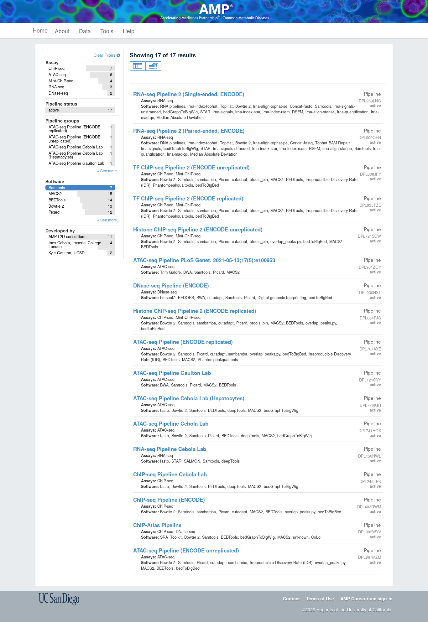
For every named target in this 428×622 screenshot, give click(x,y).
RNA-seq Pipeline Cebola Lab (169, 449)
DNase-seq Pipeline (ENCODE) (171, 285)
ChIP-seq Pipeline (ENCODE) (169, 499)
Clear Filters (105, 55)
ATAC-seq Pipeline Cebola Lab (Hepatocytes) (188, 398)
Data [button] (85, 31)
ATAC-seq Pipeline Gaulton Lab (172, 372)
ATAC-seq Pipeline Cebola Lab (170, 423)
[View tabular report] (137, 66)
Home (40, 30)
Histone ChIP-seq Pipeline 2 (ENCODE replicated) (194, 310)
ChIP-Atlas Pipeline (157, 525)
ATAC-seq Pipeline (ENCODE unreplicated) (186, 550)
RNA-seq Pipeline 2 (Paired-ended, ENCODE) (189, 130)
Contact (291, 598)
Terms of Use (320, 598)
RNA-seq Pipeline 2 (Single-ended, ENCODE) (188, 94)
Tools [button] (106, 31)
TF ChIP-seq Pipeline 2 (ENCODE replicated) (188, 198)
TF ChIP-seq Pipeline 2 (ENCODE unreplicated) (191, 167)
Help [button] (128, 31)
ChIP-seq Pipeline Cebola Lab (170, 474)
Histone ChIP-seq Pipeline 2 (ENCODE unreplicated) (198, 229)
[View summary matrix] (153, 66)
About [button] (62, 31)
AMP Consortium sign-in (366, 598)
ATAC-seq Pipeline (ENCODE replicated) (183, 341)
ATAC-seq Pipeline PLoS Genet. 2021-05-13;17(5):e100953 (204, 260)
